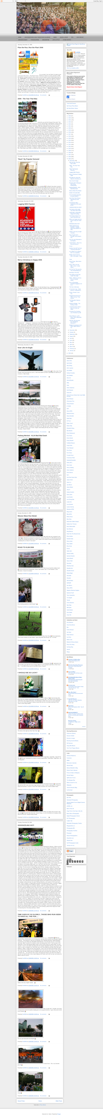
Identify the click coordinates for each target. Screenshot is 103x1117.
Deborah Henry (70, 413)
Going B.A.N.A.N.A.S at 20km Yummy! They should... (74, 297)
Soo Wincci (69, 585)
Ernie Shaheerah (71, 433)
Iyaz (68, 474)
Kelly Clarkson (70, 634)
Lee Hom (69, 637)
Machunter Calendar (72, 763)
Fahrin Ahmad (70, 629)
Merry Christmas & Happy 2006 (30, 260)
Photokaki (69, 833)
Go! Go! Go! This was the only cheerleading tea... (75, 270)
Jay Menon (69, 484)
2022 (69, 124)
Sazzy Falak (70, 560)
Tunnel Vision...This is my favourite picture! (75, 243)
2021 (69, 126)
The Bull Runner (72, 699)
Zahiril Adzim (70, 610)
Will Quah (69, 607)
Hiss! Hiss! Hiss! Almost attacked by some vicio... (74, 199)
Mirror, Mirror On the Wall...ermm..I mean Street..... (74, 266)
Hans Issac (69, 465)
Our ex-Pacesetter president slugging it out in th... (75, 284)
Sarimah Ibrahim (71, 556)
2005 (69, 158)
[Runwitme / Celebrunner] (68, 97)
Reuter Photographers (72, 835)
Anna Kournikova (71, 624)
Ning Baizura (70, 531)
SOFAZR (69, 583)
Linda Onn (69, 501)
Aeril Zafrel (69, 363)
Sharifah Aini (70, 568)
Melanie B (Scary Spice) (72, 642)
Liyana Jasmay (70, 506)
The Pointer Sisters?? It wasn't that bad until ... (75, 216)
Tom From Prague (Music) (73, 748)
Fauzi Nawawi (70, 447)
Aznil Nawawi (70, 390)
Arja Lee (69, 377)
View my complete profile (73, 68)
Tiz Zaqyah (69, 597)
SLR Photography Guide (72, 843)
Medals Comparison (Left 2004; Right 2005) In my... (75, 326)
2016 (69, 136)
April (71, 344)
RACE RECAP (80, 37)
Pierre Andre (70, 536)
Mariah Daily (70, 765)
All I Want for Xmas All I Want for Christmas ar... (75, 178)
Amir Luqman (70, 368)
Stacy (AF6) (69, 587)
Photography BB (70, 828)
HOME (19, 37)
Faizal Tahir (69, 445)
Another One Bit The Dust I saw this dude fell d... (75, 249)
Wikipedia (69, 785)
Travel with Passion (71, 103)
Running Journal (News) (72, 740)
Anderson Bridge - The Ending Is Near (74, 304)
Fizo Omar (69, 450)
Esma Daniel (70, 438)
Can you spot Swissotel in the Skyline (75, 240)
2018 (69, 132)
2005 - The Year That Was (27, 99)
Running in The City (74, 272)
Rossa (68, 548)
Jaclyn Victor (70, 479)
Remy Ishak (69, 541)
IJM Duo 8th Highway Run (74, 660)
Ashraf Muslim (70, 380)
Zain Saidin (69, 612)
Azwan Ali (69, 392)
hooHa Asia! (69, 790)
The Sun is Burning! (74, 287)
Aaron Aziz (69, 360)
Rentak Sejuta (70, 775)
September (72, 334)
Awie (68, 385)
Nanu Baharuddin (71, 526)
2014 (69, 140)
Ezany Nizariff (70, 440)
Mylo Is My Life (70, 808)
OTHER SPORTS (67, 39)
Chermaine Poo (70, 401)
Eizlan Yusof (70, 423)
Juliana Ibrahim (70, 492)
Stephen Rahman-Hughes (73, 590)
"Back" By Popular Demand (28, 159)
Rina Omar (69, 546)
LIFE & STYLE (56, 39)
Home (40, 1101)
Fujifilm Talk (69, 820)
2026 (69, 115)
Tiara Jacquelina (71, 595)
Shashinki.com (70, 838)
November (72, 330)
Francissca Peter (71, 457)
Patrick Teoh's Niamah (72, 770)
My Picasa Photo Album (72, 105)
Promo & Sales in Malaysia (73, 772)
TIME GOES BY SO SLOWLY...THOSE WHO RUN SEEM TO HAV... (75, 227)
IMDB (68, 760)
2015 (69, 138)
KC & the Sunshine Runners (75, 665)
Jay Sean (69, 632)
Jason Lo (69, 482)
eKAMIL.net (69, 806)
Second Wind (71, 671)
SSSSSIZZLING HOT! (26, 825)
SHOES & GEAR (64, 37)
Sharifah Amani (70, 570)
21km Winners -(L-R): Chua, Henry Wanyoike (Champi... (75, 317)
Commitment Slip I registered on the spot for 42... (75, 204)
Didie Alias (69, 418)
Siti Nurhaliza (70, 580)
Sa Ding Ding (70, 647)
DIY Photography (71, 818)
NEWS (55, 37)
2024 (69, 119)
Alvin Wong (69, 365)
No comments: (43, 95)
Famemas (69, 758)
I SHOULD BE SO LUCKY (27, 673)
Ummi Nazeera (70, 602)
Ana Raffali (69, 370)
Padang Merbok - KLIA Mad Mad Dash (32, 436)
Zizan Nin (69, 614)
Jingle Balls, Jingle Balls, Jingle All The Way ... (75, 213)
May (71, 342)
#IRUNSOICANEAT (22, 39)
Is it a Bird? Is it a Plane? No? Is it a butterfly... (75, 252)
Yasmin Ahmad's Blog (72, 787)
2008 (69, 152)
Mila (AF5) (69, 514)
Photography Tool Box (72, 830)
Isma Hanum (70, 472)
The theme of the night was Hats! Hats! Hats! (75, 210)
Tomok (68, 600)
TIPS (72, 37)
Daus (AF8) (69, 411)
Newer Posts (21, 1101)
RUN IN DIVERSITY (73, 712)
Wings (68, 651)
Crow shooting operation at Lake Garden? (75, 195)
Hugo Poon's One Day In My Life (74, 811)
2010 (69, 148)
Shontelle (69, 575)
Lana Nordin (70, 497)
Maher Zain (69, 639)
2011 (69, 146)
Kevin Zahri (69, 494)
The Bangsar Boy (71, 780)
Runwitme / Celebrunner (71, 95)
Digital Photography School (73, 815)
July (71, 338)
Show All (83, 726)
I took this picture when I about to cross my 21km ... (75, 308)
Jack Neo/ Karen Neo (72, 477)
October (72, 332)
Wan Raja (69, 605)
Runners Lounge (71, 738)
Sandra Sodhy (70, 553)
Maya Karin (69, 511)
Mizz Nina (69, 519)
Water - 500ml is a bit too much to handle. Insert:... (75, 279)
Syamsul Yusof (70, 592)
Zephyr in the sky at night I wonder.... (75, 232)
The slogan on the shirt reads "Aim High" (74, 275)
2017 (69, 134)
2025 (69, 117)
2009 (69, 150)
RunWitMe (77, 52)
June (71, 340)
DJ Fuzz (69, 420)
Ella (67, 627)
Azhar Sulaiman (70, 387)
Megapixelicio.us (71, 825)
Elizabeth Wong (70, 428)
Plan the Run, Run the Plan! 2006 (30, 47)
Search (68, 649)
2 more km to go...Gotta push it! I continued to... (75, 289)
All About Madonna (71, 755)
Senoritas (69, 563)
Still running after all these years (75, 673)
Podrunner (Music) (71, 733)
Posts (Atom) (43, 1104)
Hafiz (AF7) (69, 462)
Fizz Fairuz (69, 452)
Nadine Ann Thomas (71, 524)
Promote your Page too (71, 99)
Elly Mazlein (69, 430)
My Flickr (69, 797)
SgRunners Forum (71, 777)
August (71, 336)
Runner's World (70, 735)
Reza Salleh (69, 543)
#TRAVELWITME (35, 39)
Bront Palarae (70, 398)
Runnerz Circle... (72, 720)
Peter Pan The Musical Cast (73, 533)
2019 (69, 130)
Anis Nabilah (70, 375)
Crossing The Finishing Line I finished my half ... (75, 313)
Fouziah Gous (70, 455)
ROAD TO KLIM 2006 (26, 547)
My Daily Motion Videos (72, 108)
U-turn (71, 246)
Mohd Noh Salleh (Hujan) (73, 521)
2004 (69, 353)
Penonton (70, 705)
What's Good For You (72, 782)
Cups (70, 259)
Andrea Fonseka (71, 373)
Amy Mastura (70, 622)
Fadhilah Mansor (71, 443)
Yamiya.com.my (70, 845)
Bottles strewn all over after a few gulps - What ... (75, 256)
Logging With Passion (26, 204)
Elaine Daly (69, 425)
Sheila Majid (70, 573)
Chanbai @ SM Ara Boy (74, 659)
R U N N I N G (71, 685)
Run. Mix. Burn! (72, 692)
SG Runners (70, 743)
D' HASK (69, 406)
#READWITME (45, 39)
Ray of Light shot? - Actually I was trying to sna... (75, 236)
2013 (69, 142)
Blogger (59, 1114)
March (71, 346)
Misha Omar (70, 516)
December (72, 160)
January (72, 350)
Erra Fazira (69, 435)
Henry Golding (70, 467)
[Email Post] (49, 95)
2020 (69, 128)
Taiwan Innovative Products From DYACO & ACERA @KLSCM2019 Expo (75, 715)
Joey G (68, 489)
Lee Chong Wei (70, 499)
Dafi (68, 408)
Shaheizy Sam (70, 565)
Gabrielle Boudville (71, 460)
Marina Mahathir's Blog (72, 767)
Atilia (68, 382)
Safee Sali (69, 551)
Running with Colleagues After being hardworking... (75, 184)
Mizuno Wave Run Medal (27, 516)
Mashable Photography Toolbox (74, 823)
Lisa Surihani (70, 504)
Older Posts (59, 1101)
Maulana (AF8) (70, 509)
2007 (69, 154)
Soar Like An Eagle (25, 348)
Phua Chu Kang (70, 644)
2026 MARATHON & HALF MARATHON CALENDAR (37, 37)
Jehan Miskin (70, 487)
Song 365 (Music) (71, 745)
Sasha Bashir (70, 558)
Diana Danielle (70, 416)
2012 (69, 144)
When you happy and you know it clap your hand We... (75, 220)
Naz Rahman (70, 529)
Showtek (69, 578)
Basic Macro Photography (73, 813)
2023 (69, 122)
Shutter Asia (69, 840)
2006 (69, 156)
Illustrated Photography (72, 800)
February (72, 348)
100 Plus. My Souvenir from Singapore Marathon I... (74, 322)
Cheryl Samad (70, 403)
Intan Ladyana (70, 470)
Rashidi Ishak (70, 538)
